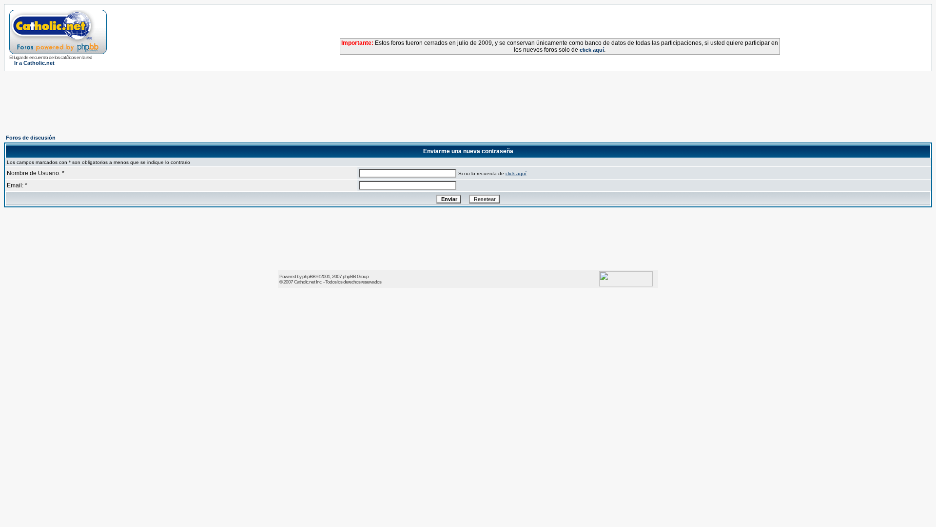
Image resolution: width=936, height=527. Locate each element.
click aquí (592, 50)
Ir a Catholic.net (34, 63)
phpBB (308, 276)
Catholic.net (304, 281)
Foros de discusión (31, 138)
